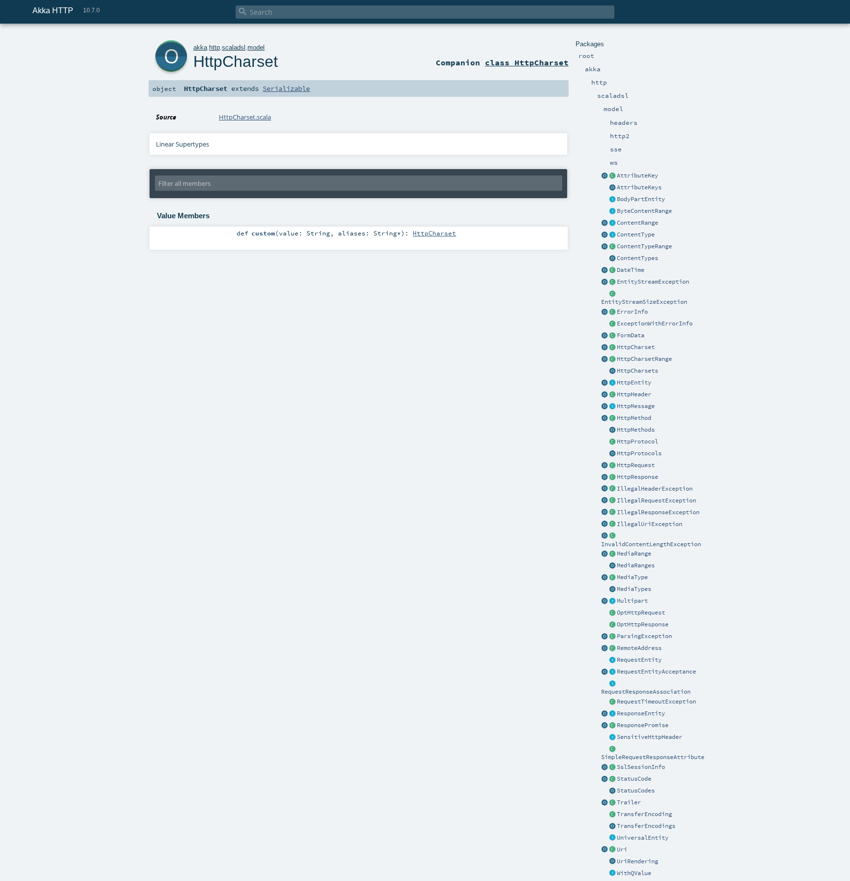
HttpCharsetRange (644, 358)
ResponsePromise (642, 725)
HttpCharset (636, 347)
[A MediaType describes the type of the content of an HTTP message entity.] (612, 578)
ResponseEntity (641, 713)
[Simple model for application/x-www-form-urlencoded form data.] (612, 336)
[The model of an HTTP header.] (612, 395)
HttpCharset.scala (245, 117)
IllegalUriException (649, 524)
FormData (630, 335)
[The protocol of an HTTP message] (612, 442)
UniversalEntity (642, 837)
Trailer (629, 802)
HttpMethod (634, 417)
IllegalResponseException (658, 512)
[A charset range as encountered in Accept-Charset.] (612, 359)
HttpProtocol (637, 441)
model (256, 47)
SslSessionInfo (641, 767)
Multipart (632, 600)
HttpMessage (636, 406)
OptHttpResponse (642, 624)
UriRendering (637, 861)
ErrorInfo (632, 311)
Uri (622, 849)
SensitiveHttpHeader (649, 737)
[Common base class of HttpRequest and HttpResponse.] (612, 407)
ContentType (636, 234)
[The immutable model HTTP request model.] (612, 466)
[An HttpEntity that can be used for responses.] (612, 714)
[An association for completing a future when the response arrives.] (612, 726)
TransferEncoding (644, 814)
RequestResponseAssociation (646, 691)
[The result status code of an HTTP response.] (612, 779)
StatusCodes (636, 790)
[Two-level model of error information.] (612, 312)
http (214, 47)
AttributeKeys (639, 187)
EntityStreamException (653, 281)
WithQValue (634, 873)
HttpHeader (634, 394)
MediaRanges (636, 565)
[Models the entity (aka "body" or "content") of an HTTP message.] (612, 383)
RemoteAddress (639, 648)
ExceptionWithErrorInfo (655, 323)
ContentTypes (637, 258)
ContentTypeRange (644, 246)
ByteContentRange (644, 210)
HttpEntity (634, 382)
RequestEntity (639, 659)
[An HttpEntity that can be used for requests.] (612, 660)
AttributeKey (637, 175)
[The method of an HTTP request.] (612, 418)
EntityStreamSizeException (644, 301)
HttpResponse (637, 476)
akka (200, 47)
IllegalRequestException (656, 500)
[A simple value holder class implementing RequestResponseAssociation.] (612, 749)
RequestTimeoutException (656, 701)
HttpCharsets (637, 370)
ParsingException (644, 636)
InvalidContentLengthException (651, 544)
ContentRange (637, 222)
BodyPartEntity (641, 199)
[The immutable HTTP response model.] (612, 477)
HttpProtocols (639, 453)
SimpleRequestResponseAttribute (652, 757)
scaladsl (233, 47)
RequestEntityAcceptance (656, 671)
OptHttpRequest (641, 612)
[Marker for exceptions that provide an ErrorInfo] (612, 324)
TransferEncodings (646, 825)
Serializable (286, 88)
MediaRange (634, 553)
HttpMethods (636, 429)
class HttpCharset (527, 62)
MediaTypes (634, 589)
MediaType (632, 577)
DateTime (630, 269)
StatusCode (634, 778)
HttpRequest (636, 465)
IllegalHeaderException (655, 488)
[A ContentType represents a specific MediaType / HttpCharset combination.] (612, 235)
